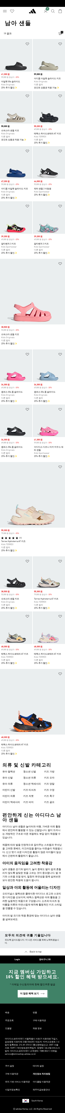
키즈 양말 (49, 784)
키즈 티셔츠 (29, 790)
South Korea (37, 1101)
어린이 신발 (8, 790)
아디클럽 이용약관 (41, 1082)
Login (17, 959)
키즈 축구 (49, 796)
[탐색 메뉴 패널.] (4, 11)
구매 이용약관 (39, 1020)
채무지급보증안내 (41, 1090)
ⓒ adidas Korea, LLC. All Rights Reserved (32, 1109)
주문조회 (9, 1020)
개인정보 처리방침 (41, 1074)
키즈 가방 (49, 772)
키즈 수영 (49, 790)
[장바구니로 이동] (60, 11)
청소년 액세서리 (32, 784)
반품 (35, 1013)
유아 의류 (7, 784)
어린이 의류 (8, 796)
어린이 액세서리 (11, 802)
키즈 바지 (28, 802)
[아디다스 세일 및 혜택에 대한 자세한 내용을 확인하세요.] (32, 3)
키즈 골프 (49, 802)
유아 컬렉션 (8, 772)
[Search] (53, 11)
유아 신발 (7, 778)
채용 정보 (37, 1028)
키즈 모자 (49, 778)
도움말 (8, 1028)
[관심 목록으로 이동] (12, 11)
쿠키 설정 (9, 1066)
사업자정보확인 (12, 1090)
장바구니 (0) (45, 959)
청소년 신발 (29, 772)
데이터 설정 (38, 1066)
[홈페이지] (32, 12)
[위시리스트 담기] (27, 44)
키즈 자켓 (28, 796)
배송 (7, 1013)
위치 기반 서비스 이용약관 (17, 1082)
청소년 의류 (29, 778)
